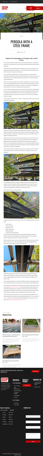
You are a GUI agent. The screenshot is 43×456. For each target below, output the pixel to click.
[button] (25, 8)
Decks (21, 36)
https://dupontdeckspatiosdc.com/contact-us (17, 299)
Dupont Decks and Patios (14, 287)
